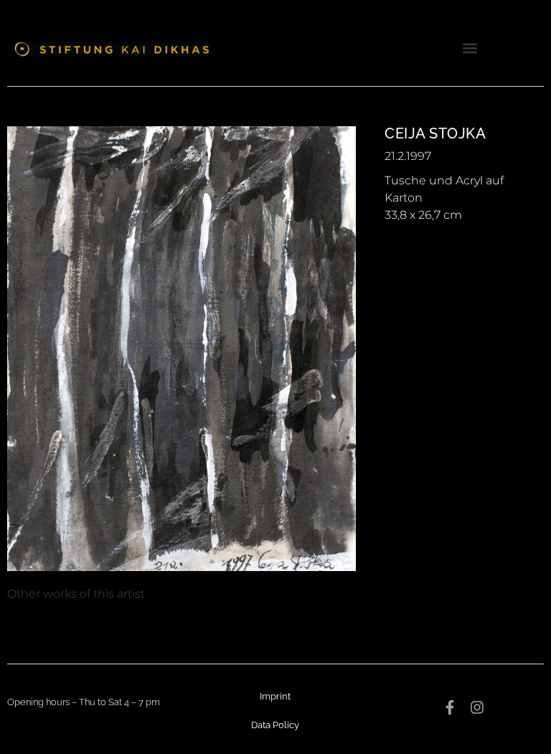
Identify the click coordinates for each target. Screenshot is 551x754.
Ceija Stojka (435, 133)
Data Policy (275, 725)
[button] (470, 48)
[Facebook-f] (450, 707)
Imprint (275, 696)
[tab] (76, 594)
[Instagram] (477, 707)
